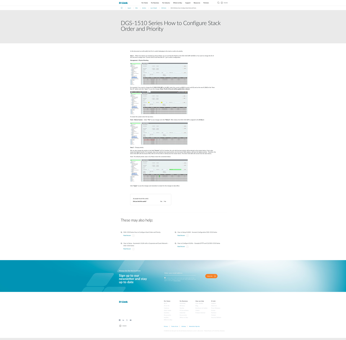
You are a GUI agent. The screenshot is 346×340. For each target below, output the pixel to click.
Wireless (182, 305)
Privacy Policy (177, 280)
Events (213, 310)
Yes (161, 201)
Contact (213, 315)
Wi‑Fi (165, 303)
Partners (213, 312)
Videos (198, 310)
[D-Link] (124, 3)
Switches (144, 8)
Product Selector (200, 312)
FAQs (136, 8)
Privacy (166, 326)
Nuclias (182, 308)
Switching (182, 303)
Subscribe (209, 276)
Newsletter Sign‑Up (194, 326)
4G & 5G (166, 305)
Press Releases (215, 308)
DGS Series (163, 8)
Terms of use (174, 326)
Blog (197, 305)
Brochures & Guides (202, 308)
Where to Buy (168, 319)
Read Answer (127, 235)
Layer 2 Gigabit (153, 8)
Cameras (166, 308)
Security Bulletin (216, 317)
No (165, 201)
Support (129, 8)
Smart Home (167, 310)
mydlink (166, 317)
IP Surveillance (184, 310)
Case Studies (199, 303)
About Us (214, 305)
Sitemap (184, 326)
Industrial (182, 312)
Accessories (167, 315)
